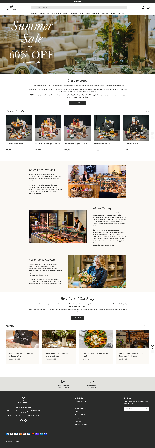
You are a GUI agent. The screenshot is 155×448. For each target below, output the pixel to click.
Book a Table (77, 1)
